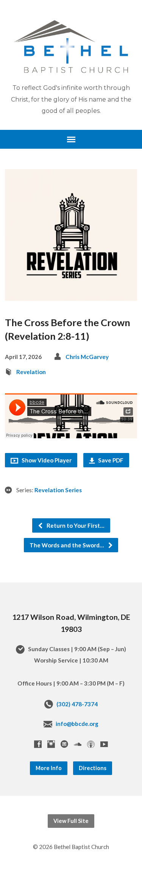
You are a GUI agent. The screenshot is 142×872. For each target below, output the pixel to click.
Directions (92, 768)
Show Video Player (46, 460)
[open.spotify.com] (64, 744)
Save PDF (110, 460)
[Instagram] (51, 744)
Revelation (31, 371)
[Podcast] (91, 744)
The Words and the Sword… (67, 545)
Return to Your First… (75, 525)
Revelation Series (58, 490)
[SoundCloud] (77, 744)
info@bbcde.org (77, 723)
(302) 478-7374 (77, 704)
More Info (49, 768)
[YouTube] (104, 744)
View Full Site (71, 821)
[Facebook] (38, 744)
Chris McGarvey (87, 356)
